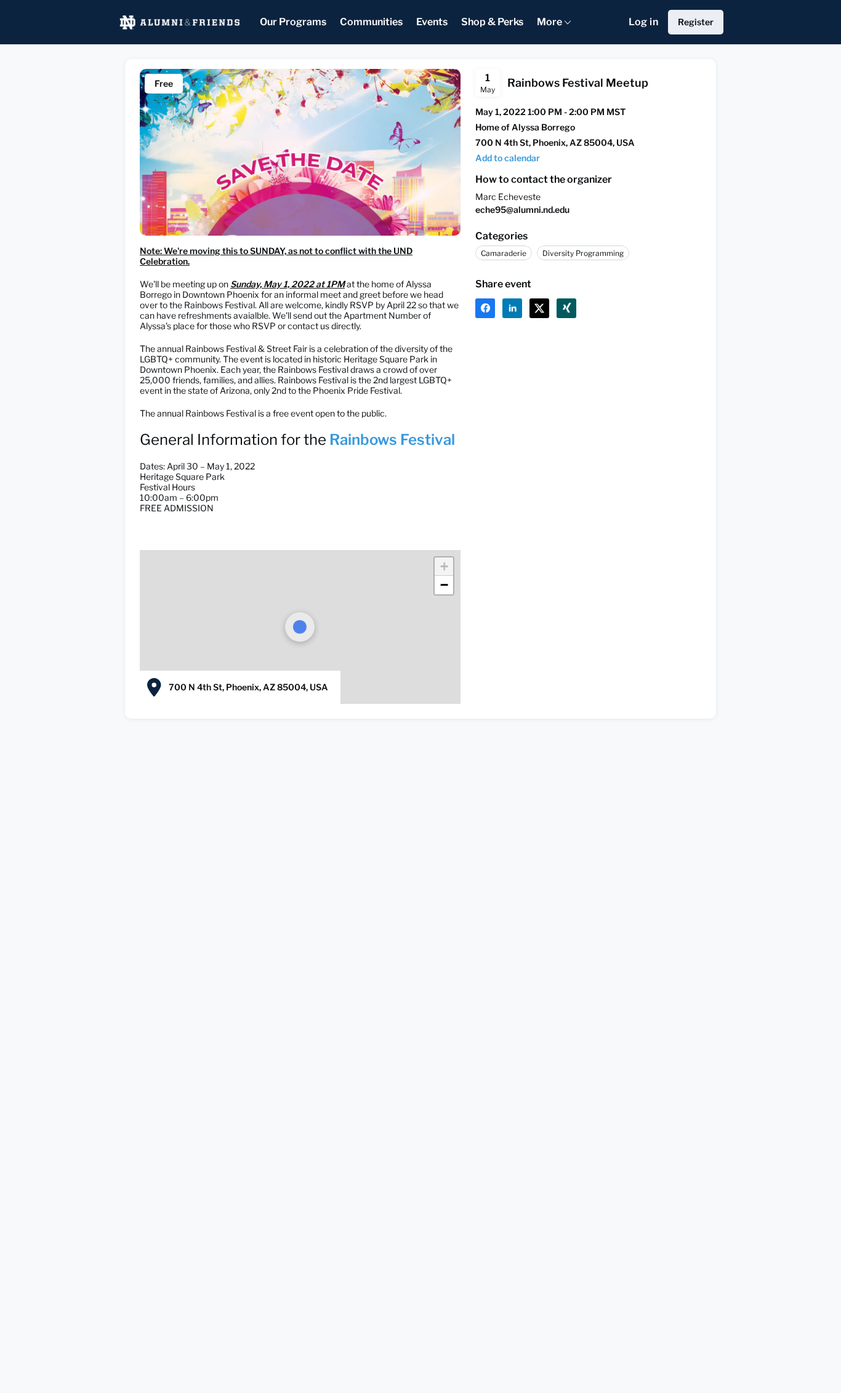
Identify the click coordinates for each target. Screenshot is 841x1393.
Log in (643, 22)
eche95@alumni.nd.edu (522, 209)
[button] (507, 158)
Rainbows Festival (392, 440)
